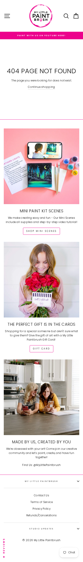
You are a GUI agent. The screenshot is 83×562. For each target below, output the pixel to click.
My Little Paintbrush (41, 481)
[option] (41, 35)
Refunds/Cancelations (41, 515)
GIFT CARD (41, 348)
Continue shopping (41, 87)
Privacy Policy (41, 509)
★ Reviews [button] (4, 548)
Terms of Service (41, 502)
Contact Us (41, 495)
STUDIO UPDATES (41, 528)
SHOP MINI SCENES (41, 231)
